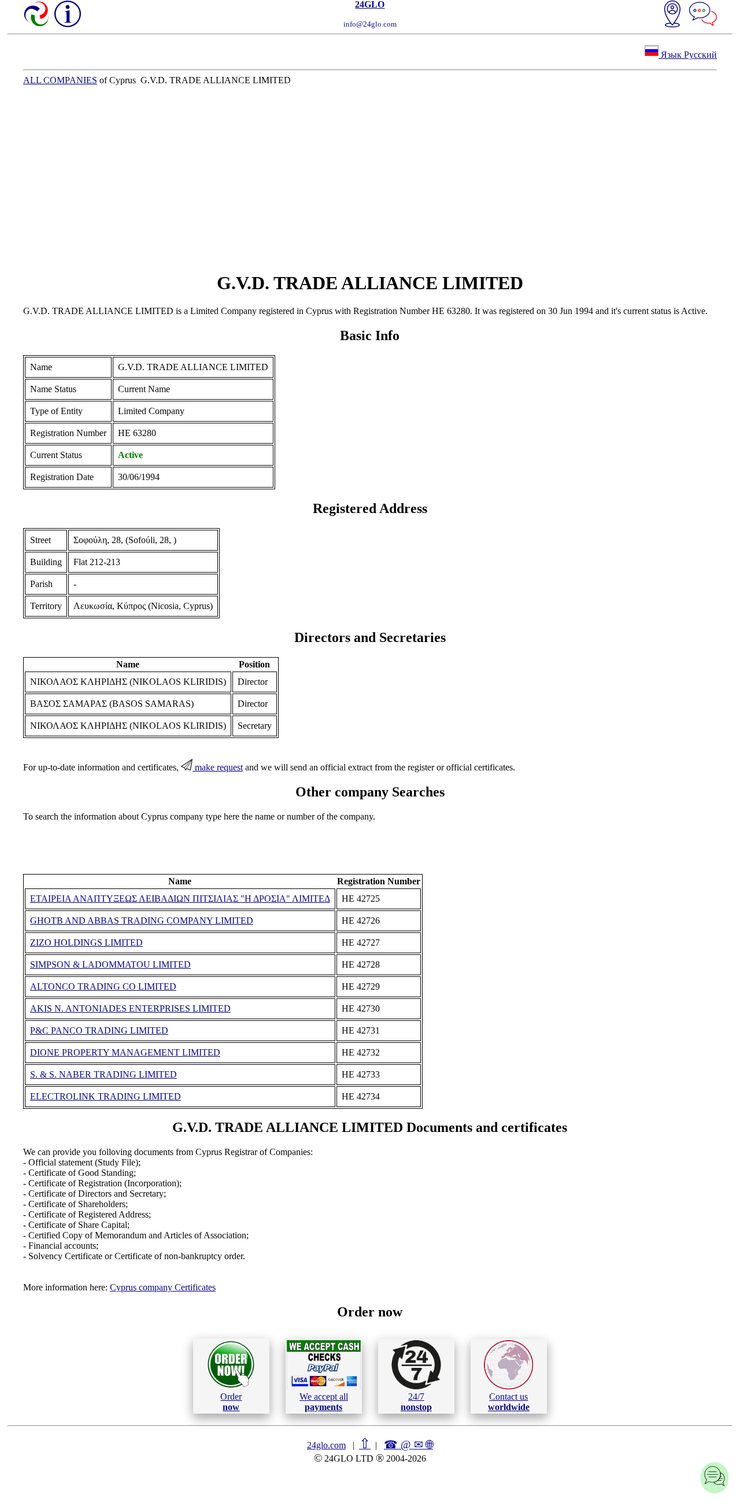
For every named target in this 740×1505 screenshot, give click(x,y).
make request (218, 767)
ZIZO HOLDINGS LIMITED (86, 942)
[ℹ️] (68, 14)
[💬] (703, 15)
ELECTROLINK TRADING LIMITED (105, 1096)
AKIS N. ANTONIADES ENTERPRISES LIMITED (130, 1008)
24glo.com (326, 1445)
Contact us (509, 1402)
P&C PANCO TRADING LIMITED (99, 1030)
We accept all (323, 1402)
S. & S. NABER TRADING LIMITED (103, 1074)
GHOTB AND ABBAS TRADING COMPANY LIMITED (141, 920)
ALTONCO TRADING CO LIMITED (103, 986)
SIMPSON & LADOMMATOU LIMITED (110, 964)
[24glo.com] (37, 15)
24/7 (416, 1402)
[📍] (672, 15)
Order (231, 1402)
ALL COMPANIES (60, 80)
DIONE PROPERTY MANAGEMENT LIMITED (125, 1052)
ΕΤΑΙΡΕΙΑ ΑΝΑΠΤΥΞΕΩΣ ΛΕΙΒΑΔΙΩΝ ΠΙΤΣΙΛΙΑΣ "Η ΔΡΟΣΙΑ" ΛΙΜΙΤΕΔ (180, 898)
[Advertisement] (370, 179)
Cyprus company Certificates (163, 1287)
